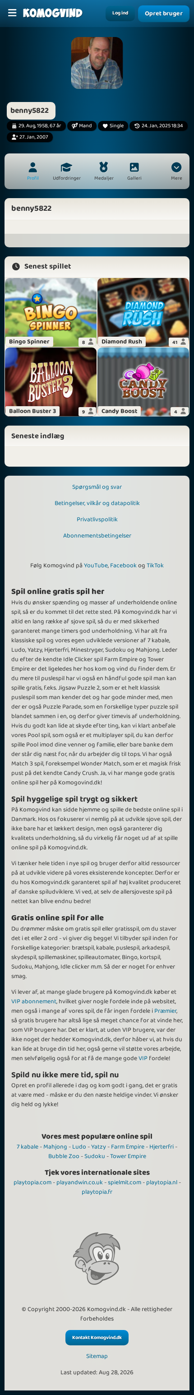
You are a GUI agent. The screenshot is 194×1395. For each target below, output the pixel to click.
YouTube (96, 565)
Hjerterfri (161, 1147)
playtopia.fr (97, 1192)
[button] (176, 172)
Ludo (79, 1147)
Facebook (123, 565)
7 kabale (27, 1147)
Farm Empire (127, 1147)
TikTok (155, 565)
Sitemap (97, 1356)
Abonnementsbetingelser (97, 536)
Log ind (120, 13)
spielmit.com (124, 1182)
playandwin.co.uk (79, 1182)
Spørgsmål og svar (97, 487)
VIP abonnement (33, 1001)
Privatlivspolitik (97, 519)
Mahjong (55, 1147)
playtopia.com (32, 1182)
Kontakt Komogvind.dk (97, 1338)
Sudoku (94, 1156)
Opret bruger (164, 13)
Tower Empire (128, 1156)
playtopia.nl (161, 1182)
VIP (143, 1058)
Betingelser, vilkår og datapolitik (97, 503)
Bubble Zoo (63, 1156)
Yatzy (98, 1147)
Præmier (165, 1011)
